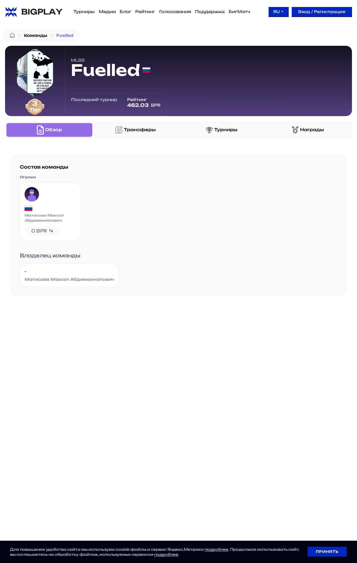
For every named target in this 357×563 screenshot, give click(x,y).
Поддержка (210, 11)
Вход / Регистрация (321, 11)
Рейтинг (145, 11)
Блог (125, 11)
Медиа (107, 11)
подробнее (216, 549)
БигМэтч (239, 11)
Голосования (175, 11)
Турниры (84, 11)
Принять (327, 551)
